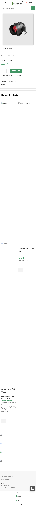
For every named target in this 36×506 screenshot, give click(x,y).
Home (3, 55)
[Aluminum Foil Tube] (9, 172)
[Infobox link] (16, 437)
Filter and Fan (11, 55)
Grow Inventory (5, 396)
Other (12, 396)
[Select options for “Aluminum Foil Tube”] (3, 421)
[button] (20, 270)
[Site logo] (18, 2)
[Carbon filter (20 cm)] (26, 172)
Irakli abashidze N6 (7, 479)
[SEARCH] (33, 8)
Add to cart (16, 71)
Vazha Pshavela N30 (7, 476)
